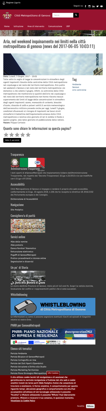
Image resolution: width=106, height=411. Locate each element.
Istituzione (18, 26)
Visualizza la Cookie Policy (23, 401)
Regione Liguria (13, 3)
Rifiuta (90, 406)
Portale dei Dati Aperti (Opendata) (27, 363)
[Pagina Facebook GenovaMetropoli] (85, 6)
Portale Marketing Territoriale (25, 370)
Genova (75, 87)
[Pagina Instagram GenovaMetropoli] (89, 6)
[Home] (8, 16)
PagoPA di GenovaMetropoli (23, 255)
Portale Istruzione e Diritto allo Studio (28, 367)
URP (68, 26)
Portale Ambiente (19, 353)
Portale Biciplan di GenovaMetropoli (27, 357)
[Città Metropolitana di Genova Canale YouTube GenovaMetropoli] (101, 6)
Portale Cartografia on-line (23, 360)
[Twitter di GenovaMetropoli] (97, 6)
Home (7, 26)
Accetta (80, 406)
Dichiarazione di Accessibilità (24, 199)
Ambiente (76, 84)
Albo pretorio (17, 245)
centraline (81, 90)
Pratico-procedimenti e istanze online (28, 258)
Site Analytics (17, 210)
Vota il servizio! (12, 140)
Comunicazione (55, 26)
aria (74, 90)
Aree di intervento (35, 26)
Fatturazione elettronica (22, 252)
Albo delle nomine (19, 242)
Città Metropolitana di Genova (32, 15)
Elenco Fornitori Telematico (23, 248)
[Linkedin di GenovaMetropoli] (93, 6)
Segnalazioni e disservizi (22, 261)
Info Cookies (53, 373)
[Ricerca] (76, 15)
